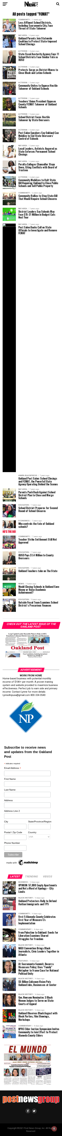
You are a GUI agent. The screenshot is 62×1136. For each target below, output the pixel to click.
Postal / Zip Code (13, 832)
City (6, 821)
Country (32, 832)
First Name (10, 779)
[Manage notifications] (54, 1128)
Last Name (10, 789)
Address (8, 800)
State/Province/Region (39, 821)
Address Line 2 (12, 811)
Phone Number (12, 843)
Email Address (12, 768)
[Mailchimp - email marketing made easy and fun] (22, 865)
